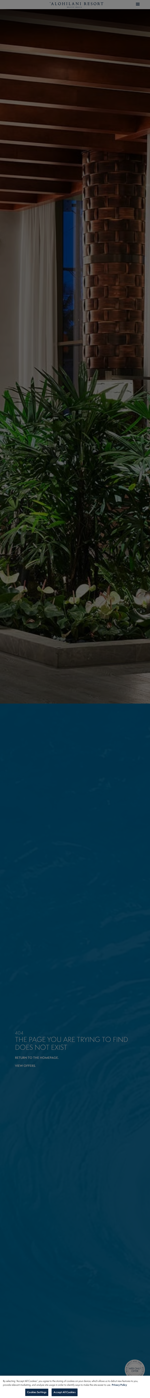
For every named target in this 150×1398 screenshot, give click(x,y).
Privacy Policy (119, 1384)
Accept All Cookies (64, 1392)
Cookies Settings (36, 1392)
